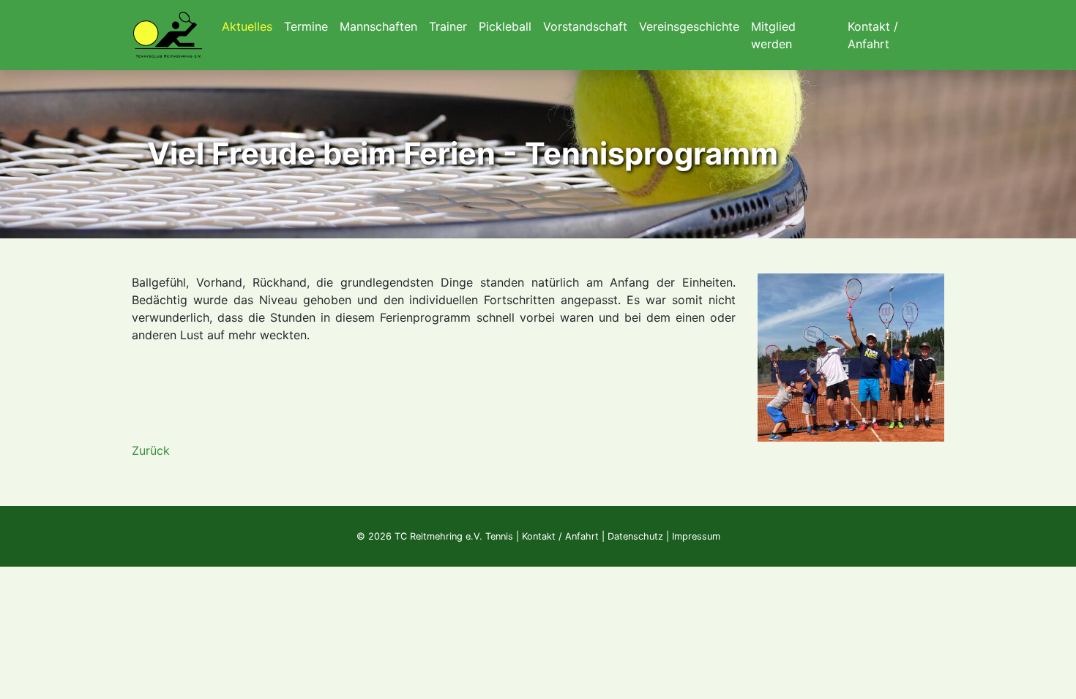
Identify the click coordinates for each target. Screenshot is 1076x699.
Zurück (151, 450)
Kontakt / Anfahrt (560, 536)
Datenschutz (635, 536)
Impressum (696, 536)
